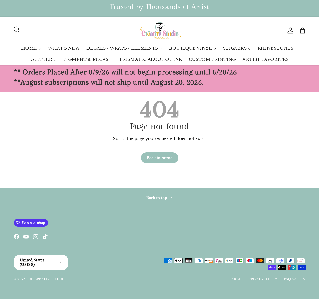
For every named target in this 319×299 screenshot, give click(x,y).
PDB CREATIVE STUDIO (46, 279)
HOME (29, 48)
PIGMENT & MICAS (86, 59)
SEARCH (234, 279)
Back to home (160, 157)
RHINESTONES (275, 48)
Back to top (157, 198)
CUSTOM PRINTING (212, 59)
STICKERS (235, 48)
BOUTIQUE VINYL (190, 48)
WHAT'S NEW (64, 48)
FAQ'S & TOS (294, 279)
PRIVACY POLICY (262, 279)
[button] (302, 30)
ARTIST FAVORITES (265, 59)
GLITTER (41, 59)
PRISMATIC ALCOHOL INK (151, 59)
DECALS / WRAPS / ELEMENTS (122, 48)
